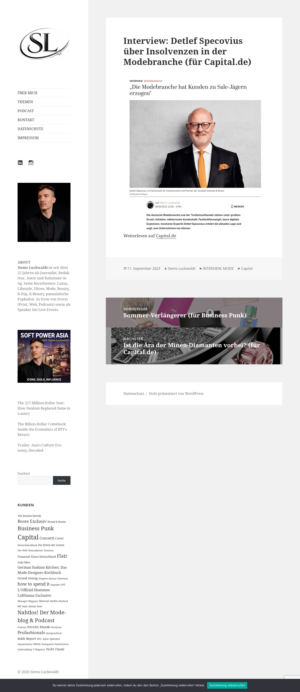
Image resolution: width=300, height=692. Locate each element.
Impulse (55, 584)
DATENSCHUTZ (30, 128)
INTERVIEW (212, 268)
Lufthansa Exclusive (34, 595)
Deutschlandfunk (27, 545)
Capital (28, 537)
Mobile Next (35, 606)
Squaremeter (25, 644)
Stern (37, 644)
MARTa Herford (59, 601)
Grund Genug (28, 578)
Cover (59, 538)
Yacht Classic (55, 649)
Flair (62, 556)
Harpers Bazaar (48, 578)
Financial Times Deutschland (37, 557)
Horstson (63, 578)
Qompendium (54, 633)
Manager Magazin (28, 601)
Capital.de (166, 236)
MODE (228, 268)
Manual (44, 601)
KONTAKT (26, 119)
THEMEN (25, 101)
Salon (46, 638)
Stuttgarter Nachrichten (55, 644)
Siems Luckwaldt (181, 268)
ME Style (22, 606)
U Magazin (39, 649)
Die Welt (22, 550)
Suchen (24, 473)
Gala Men (24, 562)
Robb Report (27, 638)
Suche (62, 480)
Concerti (47, 538)
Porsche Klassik (38, 627)
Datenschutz (133, 393)
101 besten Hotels (29, 516)
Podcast (22, 627)
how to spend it (34, 584)
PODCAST (26, 110)
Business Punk (36, 528)
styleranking (25, 649)
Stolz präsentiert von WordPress (176, 393)
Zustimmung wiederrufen (227, 685)
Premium (56, 627)
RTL (39, 638)
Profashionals (31, 632)
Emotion (49, 550)
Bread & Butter (56, 522)
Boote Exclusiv (32, 521)
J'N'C (63, 584)
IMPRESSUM (28, 137)
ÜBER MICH (27, 92)
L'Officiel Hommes (34, 589)
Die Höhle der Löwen (51, 545)
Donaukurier (35, 550)
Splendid (55, 638)
